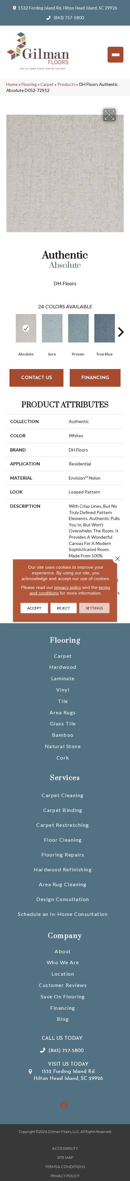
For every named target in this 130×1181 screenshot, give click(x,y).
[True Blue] (104, 328)
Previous (9, 322)
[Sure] (51, 328)
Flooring (29, 84)
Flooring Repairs (63, 854)
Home (12, 84)
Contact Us (36, 378)
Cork (62, 757)
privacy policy (67, 587)
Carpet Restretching (62, 825)
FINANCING (95, 378)
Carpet (47, 84)
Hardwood (63, 667)
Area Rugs (63, 712)
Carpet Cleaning (63, 795)
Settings (94, 608)
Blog (63, 1019)
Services (65, 778)
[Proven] (78, 328)
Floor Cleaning (63, 840)
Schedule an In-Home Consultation (63, 914)
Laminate (63, 678)
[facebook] (64, 1106)
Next (120, 322)
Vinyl (63, 690)
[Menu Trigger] (115, 55)
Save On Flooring (63, 996)
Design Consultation (62, 899)
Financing (62, 1008)
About (63, 951)
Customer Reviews (63, 985)
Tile (63, 701)
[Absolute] (25, 328)
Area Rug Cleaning (63, 884)
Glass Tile (63, 723)
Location (62, 974)
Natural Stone (63, 746)
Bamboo (63, 735)
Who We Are (63, 962)
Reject (63, 608)
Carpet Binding (63, 810)
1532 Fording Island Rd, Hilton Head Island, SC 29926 (67, 7)
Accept (34, 608)
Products (66, 84)
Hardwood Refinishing (63, 869)
